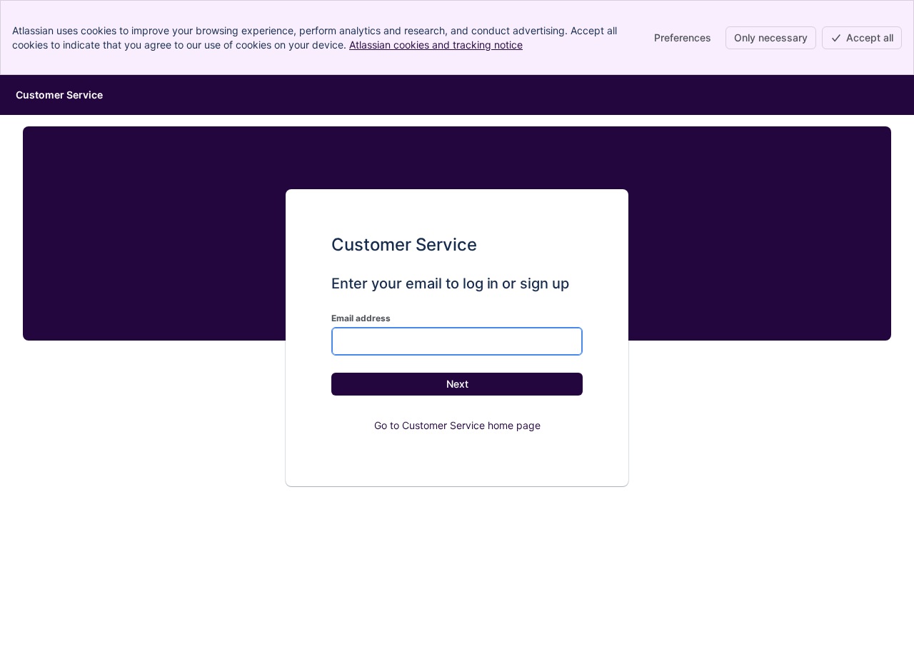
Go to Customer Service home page (457, 425)
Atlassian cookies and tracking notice (436, 45)
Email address (361, 318)
